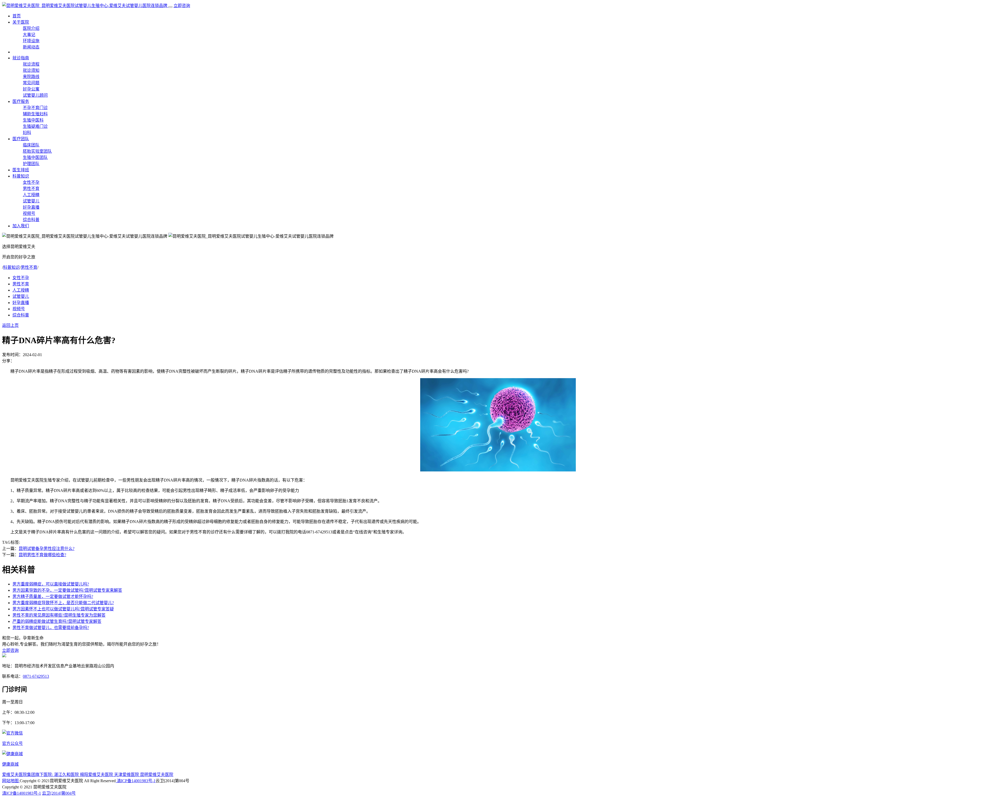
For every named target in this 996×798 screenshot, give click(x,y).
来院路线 (31, 76)
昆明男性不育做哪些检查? (42, 555)
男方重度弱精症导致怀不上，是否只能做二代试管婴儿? (63, 603)
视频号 (29, 213)
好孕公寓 (31, 89)
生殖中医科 (33, 120)
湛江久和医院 (67, 774)
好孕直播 (31, 207)
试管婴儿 (31, 201)
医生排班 (20, 170)
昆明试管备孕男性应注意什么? (46, 548)
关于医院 (20, 22)
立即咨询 (182, 5)
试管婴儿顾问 (35, 95)
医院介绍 (31, 28)
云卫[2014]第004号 (59, 793)
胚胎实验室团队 (37, 151)
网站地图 (11, 781)
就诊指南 (20, 58)
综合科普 (31, 219)
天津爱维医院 (127, 774)
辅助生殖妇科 (35, 114)
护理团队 (31, 163)
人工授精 (31, 195)
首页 (16, 16)
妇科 (27, 132)
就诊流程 (31, 64)
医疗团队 (20, 139)
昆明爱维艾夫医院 (156, 774)
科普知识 (20, 176)
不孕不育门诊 (35, 107)
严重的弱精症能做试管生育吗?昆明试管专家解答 (56, 621)
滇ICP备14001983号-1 (136, 781)
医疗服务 (20, 101)
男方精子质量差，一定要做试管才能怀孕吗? (52, 596)
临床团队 (31, 145)
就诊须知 (31, 70)
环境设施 (31, 41)
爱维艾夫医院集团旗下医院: (28, 774)
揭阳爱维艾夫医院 (97, 774)
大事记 (29, 34)
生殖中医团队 (35, 157)
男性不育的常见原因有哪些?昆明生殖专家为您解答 (59, 615)
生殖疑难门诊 (35, 126)
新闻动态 (31, 47)
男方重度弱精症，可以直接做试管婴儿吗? (50, 584)
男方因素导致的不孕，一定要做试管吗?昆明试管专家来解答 (67, 590)
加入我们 (20, 226)
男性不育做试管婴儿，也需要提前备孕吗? (50, 627)
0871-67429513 (36, 676)
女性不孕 (31, 182)
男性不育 (31, 188)
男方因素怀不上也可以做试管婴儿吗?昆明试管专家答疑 (63, 609)
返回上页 (10, 325)
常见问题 (31, 83)
